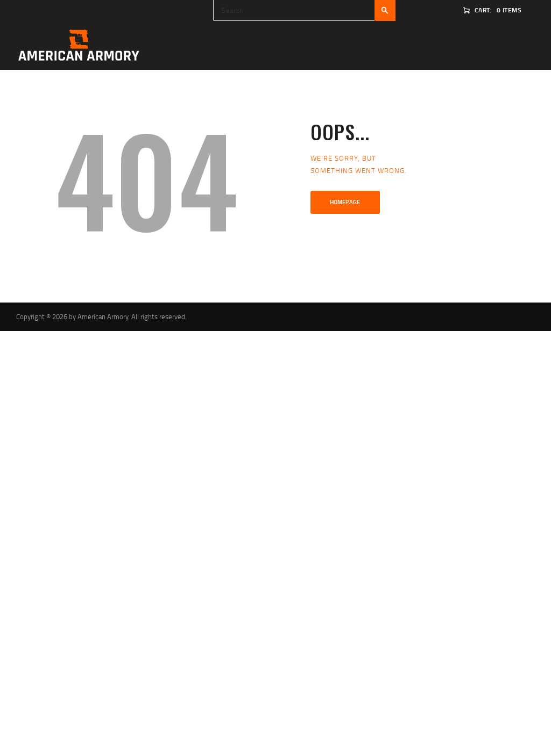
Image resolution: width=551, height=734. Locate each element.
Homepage (345, 202)
